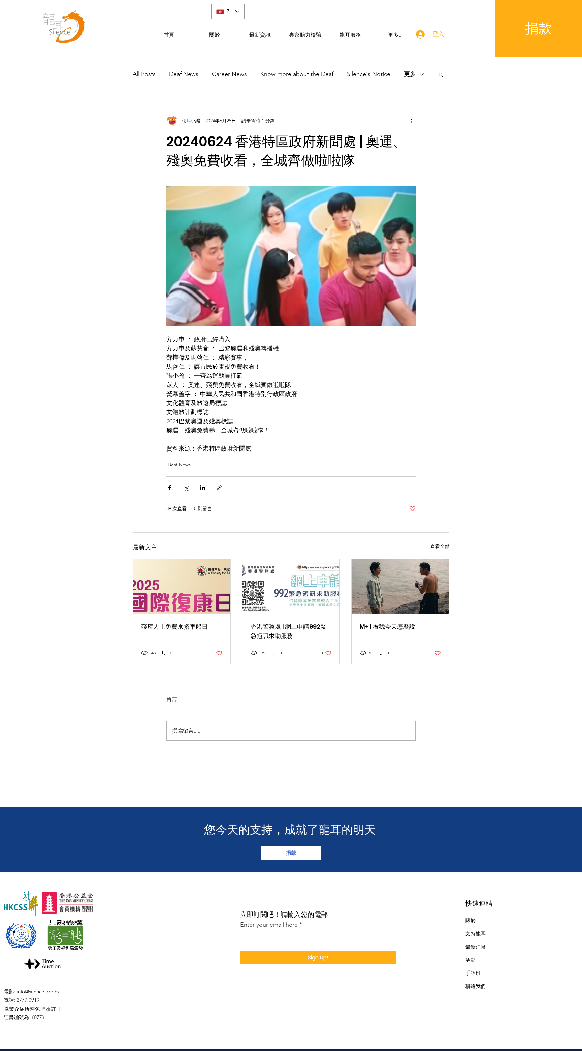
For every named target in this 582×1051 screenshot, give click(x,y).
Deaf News (183, 74)
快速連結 (478, 903)
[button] (441, 74)
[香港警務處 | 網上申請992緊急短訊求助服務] (291, 586)
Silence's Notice (368, 74)
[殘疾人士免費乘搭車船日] (181, 586)
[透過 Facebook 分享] (169, 488)
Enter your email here (269, 925)
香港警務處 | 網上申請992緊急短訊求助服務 (288, 631)
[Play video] (291, 256)
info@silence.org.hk (38, 991)
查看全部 (439, 546)
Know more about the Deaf (296, 74)
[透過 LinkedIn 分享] (202, 488)
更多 (410, 74)
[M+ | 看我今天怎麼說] (400, 586)
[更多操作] (412, 121)
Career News (229, 74)
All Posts (144, 74)
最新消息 (475, 947)
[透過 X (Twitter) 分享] (186, 488)
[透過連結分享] (219, 488)
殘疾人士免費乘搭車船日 (174, 626)
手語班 (473, 973)
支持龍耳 (475, 933)
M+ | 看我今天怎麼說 (387, 626)
